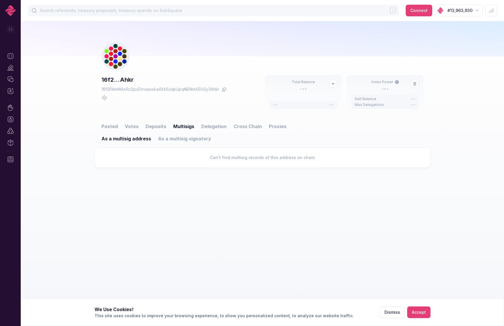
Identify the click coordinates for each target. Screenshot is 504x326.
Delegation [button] (214, 126)
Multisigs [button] (183, 126)
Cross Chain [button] (248, 126)
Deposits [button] (156, 126)
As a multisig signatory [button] (184, 139)
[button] (10, 56)
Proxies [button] (277, 126)
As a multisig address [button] (126, 139)
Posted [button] (110, 126)
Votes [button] (132, 126)
